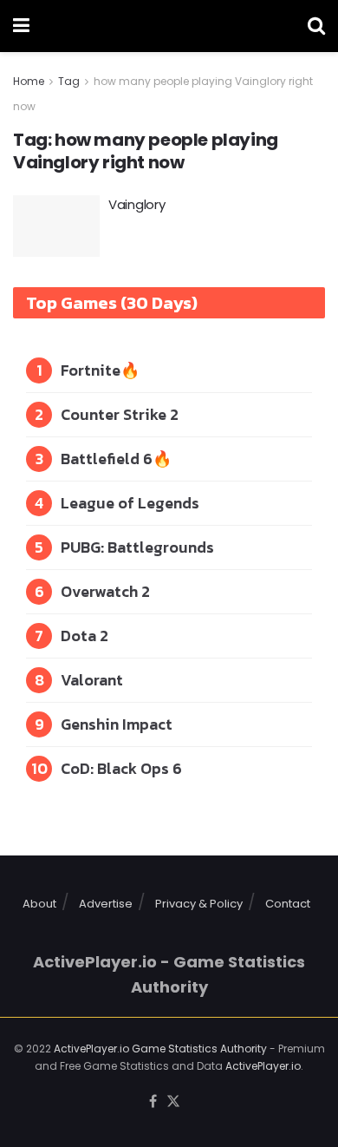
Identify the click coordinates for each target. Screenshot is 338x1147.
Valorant (92, 679)
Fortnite (90, 370)
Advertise (106, 903)
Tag (69, 81)
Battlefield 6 (107, 458)
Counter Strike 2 (120, 414)
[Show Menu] (21, 26)
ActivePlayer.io (263, 1066)
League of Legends (130, 503)
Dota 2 (84, 635)
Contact (287, 903)
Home (28, 81)
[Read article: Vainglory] (56, 226)
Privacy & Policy (199, 903)
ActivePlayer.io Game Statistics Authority (160, 1048)
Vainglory (136, 204)
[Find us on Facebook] (153, 1101)
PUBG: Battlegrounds (137, 547)
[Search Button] (316, 26)
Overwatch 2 (105, 591)
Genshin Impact (116, 724)
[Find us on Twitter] (173, 1101)
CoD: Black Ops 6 (121, 768)
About (39, 903)
